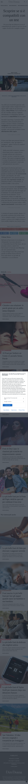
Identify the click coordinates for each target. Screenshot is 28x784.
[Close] (25, 374)
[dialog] (14, 392)
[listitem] (14, 398)
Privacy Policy (22, 410)
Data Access (14, 410)
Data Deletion (6, 410)
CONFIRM (7, 405)
